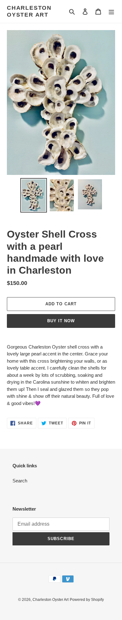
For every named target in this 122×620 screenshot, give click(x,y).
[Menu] (111, 11)
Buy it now (61, 320)
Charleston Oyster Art (29, 11)
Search (20, 480)
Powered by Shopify (87, 599)
